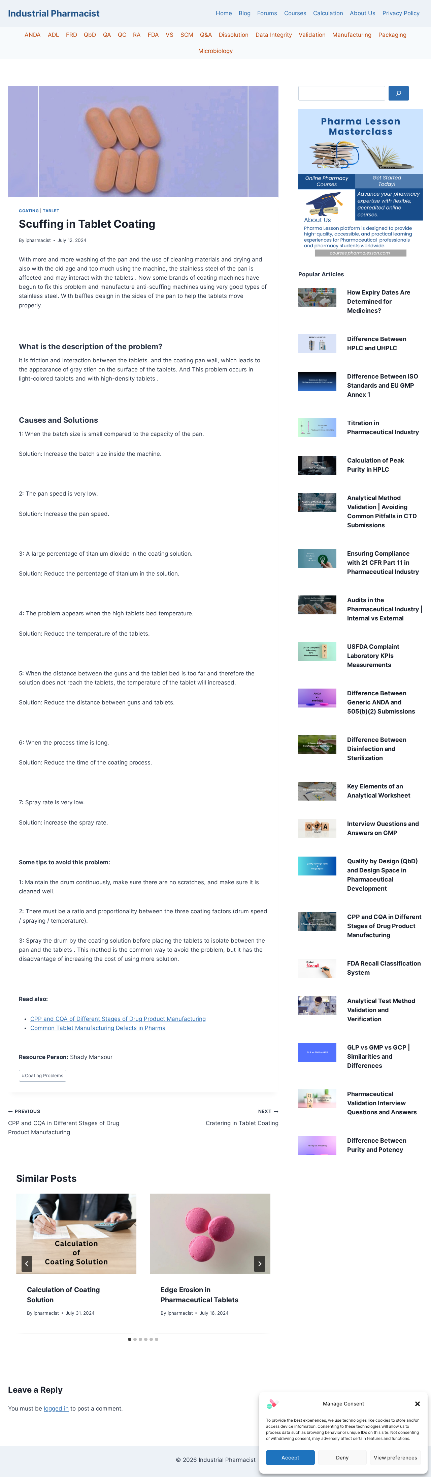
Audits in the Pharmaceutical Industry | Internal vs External (385, 609)
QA (107, 34)
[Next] (259, 1264)
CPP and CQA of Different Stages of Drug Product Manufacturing (118, 1018)
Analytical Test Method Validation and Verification (381, 1010)
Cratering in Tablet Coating (242, 1117)
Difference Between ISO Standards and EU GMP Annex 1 (382, 385)
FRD (71, 34)
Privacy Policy (401, 13)
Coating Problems (42, 1075)
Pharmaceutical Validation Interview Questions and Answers (382, 1103)
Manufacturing (351, 34)
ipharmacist (38, 240)
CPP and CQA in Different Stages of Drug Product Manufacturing (63, 1122)
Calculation (328, 13)
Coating (29, 210)
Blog (245, 13)
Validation (312, 34)
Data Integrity (274, 34)
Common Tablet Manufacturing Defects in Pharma (98, 1028)
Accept (290, 1457)
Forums (267, 13)
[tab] (129, 1339)
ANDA (33, 34)
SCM (186, 34)
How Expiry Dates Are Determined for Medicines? (378, 301)
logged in (56, 1408)
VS (169, 34)
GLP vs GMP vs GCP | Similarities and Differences (378, 1056)
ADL (53, 34)
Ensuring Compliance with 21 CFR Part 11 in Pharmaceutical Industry (383, 562)
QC (122, 34)
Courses (295, 13)
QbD (90, 34)
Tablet (51, 210)
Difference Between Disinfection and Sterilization (376, 748)
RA (137, 34)
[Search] (399, 93)
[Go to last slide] (27, 1264)
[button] (417, 1403)
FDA (153, 34)
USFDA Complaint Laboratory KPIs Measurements (373, 655)
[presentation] (76, 1234)
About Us (362, 13)
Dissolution (233, 34)
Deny (342, 1457)
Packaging (392, 34)
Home (224, 13)
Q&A (206, 34)
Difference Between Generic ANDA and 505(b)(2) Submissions (381, 702)
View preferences (395, 1457)
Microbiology (215, 51)
